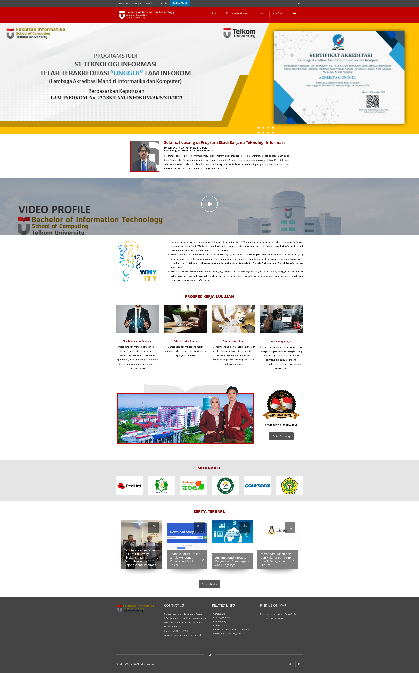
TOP (210, 654)
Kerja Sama (278, 13)
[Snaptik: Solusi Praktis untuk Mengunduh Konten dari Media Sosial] (187, 544)
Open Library (219, 621)
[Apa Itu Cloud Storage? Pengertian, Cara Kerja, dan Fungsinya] (232, 531)
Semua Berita (209, 584)
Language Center (221, 617)
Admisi (164, 3)
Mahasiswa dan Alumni (130, 3)
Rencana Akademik (236, 13)
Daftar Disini (180, 3)
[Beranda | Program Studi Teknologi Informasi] (147, 14)
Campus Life (219, 613)
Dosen (259, 13)
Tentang (212, 13)
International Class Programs (227, 633)
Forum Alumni (220, 625)
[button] (5, 78)
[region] (209, 78)
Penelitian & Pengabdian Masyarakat (231, 629)
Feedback (151, 3)
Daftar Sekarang (281, 436)
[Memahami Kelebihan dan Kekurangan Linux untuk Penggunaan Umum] (277, 530)
